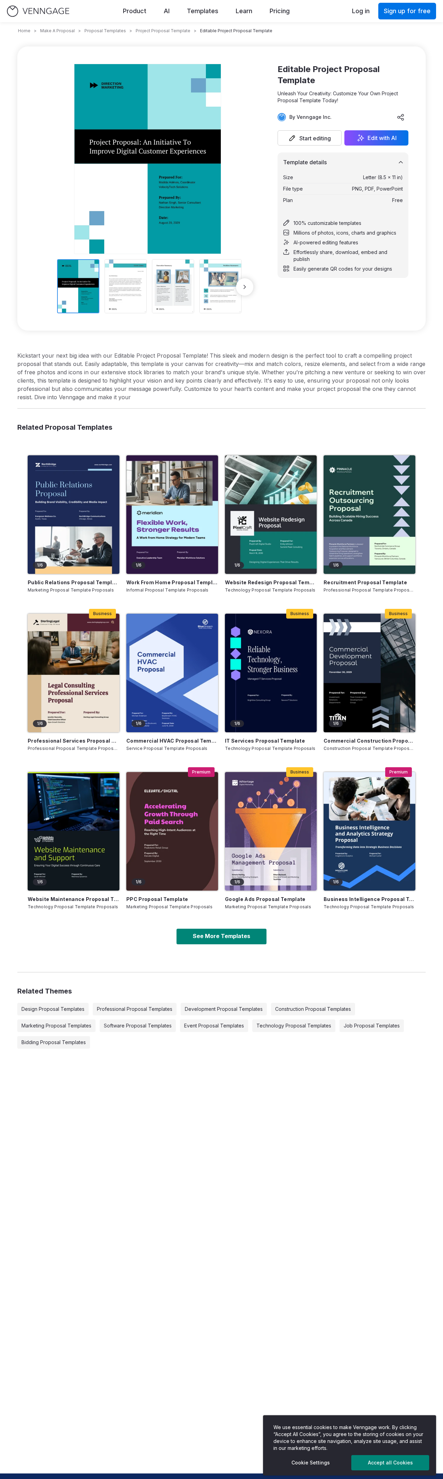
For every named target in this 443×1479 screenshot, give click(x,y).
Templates (202, 11)
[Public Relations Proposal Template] (73, 514)
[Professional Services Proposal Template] (73, 673)
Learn (244, 11)
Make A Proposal (57, 30)
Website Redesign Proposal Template (271, 582)
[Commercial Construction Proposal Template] (369, 673)
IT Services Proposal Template (265, 741)
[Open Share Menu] (400, 117)
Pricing (280, 11)
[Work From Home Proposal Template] (172, 514)
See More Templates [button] (221, 936)
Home (24, 30)
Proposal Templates (105, 30)
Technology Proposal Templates (293, 1026)
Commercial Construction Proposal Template (369, 741)
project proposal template (163, 30)
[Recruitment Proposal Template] (369, 514)
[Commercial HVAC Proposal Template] (172, 673)
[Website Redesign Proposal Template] (271, 514)
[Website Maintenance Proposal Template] (73, 831)
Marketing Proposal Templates (56, 1026)
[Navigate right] (244, 287)
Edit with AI (382, 137)
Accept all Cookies (390, 1462)
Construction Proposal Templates (313, 1009)
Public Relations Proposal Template (73, 582)
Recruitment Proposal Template (365, 582)
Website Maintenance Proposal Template (73, 899)
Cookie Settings (310, 1462)
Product (134, 11)
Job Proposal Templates (372, 1026)
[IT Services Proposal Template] (271, 673)
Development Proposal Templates (224, 1009)
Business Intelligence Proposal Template (369, 899)
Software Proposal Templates (138, 1026)
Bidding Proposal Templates (53, 1042)
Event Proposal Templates (214, 1026)
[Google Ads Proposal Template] (271, 831)
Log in (361, 11)
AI (167, 11)
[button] (310, 138)
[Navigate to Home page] (38, 11)
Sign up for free (407, 11)
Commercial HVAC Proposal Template (172, 741)
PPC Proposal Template (157, 899)
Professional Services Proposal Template (73, 741)
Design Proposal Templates (52, 1009)
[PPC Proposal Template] (172, 831)
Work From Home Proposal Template (172, 582)
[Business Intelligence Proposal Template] (369, 831)
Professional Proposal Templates (134, 1009)
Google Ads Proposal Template (265, 899)
